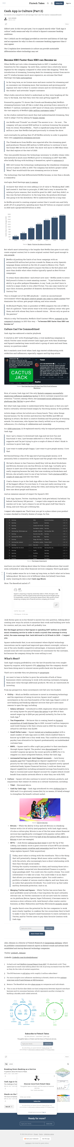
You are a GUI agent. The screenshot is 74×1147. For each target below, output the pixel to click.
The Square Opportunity (39, 561)
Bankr (30, 244)
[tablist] (9, 1064)
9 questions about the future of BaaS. (15, 1071)
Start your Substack (32, 1139)
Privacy (36, 1134)
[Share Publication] (52, 3)
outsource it (59, 160)
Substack (28, 1143)
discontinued (51, 749)
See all (8, 1106)
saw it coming (32, 182)
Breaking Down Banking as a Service (20, 1069)
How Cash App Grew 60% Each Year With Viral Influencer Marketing (39, 387)
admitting (41, 665)
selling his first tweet (37, 843)
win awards (9, 255)
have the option (41, 711)
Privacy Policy (50, 1107)
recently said (15, 761)
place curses (36, 984)
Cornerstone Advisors (53, 943)
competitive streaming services (26, 138)
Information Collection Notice (36, 1107)
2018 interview (14, 428)
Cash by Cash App (42, 823)
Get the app (46, 1139)
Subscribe (59, 3)
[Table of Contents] (2, 573)
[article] (37, 1072)
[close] (54, 1076)
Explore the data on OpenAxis (41, 244)
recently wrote (61, 904)
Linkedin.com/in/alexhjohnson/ (25, 957)
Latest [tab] (11, 1064)
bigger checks (39, 118)
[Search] (48, 3)
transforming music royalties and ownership (29, 848)
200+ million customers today (41, 110)
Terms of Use (45, 1105)
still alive (26, 973)
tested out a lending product (47, 732)
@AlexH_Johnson (18, 953)
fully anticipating (24, 78)
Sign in (68, 3)
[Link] (1, 59)
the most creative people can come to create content (43, 298)
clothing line (59, 788)
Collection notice (49, 1134)
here (27, 38)
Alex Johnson (12, 18)
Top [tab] (6, 1064)
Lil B (61, 569)
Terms (41, 1134)
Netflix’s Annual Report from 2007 (33, 964)
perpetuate (44, 672)
